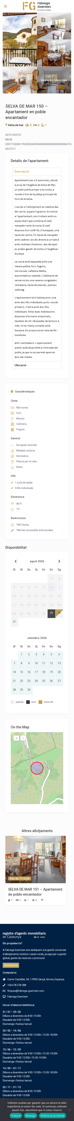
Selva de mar (16, 125)
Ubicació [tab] (20, 365)
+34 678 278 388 (16, 985)
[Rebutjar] (69, 1109)
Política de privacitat (52, 1115)
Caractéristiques (25, 391)
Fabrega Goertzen (17, 996)
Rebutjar (30, 1115)
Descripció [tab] (22, 171)
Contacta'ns (11, 965)
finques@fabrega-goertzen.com (25, 990)
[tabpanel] (37, 268)
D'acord (15, 1115)
